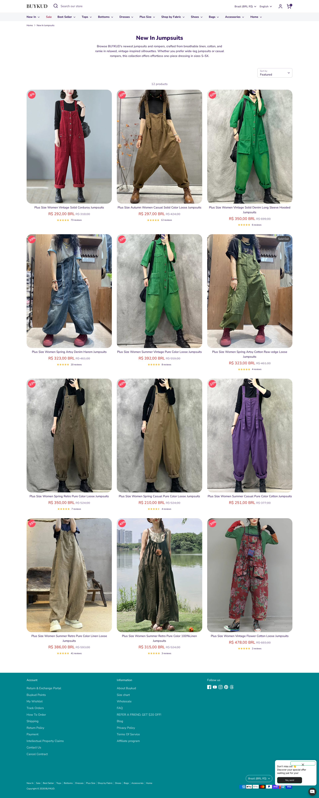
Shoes (195, 17)
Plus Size (146, 17)
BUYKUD (49, 788)
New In (32, 17)
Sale (49, 17)
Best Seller (65, 17)
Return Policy (35, 728)
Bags (212, 17)
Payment (32, 734)
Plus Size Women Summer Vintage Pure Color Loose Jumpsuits (159, 352)
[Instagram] (220, 687)
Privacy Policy (126, 728)
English (264, 6)
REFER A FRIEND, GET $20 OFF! (139, 715)
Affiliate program (128, 741)
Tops (85, 17)
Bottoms (104, 17)
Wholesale (124, 701)
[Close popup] (303, 763)
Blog (120, 721)
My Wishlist (35, 701)
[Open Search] (55, 5)
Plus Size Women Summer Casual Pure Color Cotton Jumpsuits (250, 496)
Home (254, 17)
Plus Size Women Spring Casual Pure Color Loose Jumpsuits (159, 496)
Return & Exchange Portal (44, 688)
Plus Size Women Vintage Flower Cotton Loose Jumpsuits (250, 636)
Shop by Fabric (171, 17)
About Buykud (126, 688)
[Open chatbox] (312, 792)
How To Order (36, 715)
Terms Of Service (128, 734)
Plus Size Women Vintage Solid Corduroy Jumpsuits (69, 207)
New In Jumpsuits (45, 25)
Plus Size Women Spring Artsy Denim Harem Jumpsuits (69, 352)
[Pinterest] (226, 687)
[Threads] (232, 687)
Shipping (33, 721)
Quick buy (69, 198)
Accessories (233, 17)
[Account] (280, 6)
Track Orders (35, 708)
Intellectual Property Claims (45, 741)
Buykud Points (36, 695)
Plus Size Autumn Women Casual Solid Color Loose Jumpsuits (159, 207)
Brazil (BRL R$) (244, 6)
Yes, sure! (289, 780)
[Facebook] (209, 687)
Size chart (123, 695)
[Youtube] (215, 687)
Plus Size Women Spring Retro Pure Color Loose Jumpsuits (69, 496)
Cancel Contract (37, 754)
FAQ (120, 708)
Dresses (125, 17)
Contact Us (34, 747)
